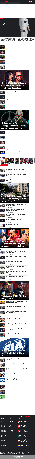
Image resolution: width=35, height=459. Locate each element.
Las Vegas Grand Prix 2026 (23, 446)
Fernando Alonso (3, 439)
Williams (10, 432)
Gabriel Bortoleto (3, 444)
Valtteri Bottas (3, 446)
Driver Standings (4, 165)
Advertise (14, 452)
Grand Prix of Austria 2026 (23, 430)
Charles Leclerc (3, 421)
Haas (10, 426)
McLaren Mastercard (12, 427)
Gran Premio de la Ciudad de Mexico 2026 (25, 444)
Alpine (10, 420)
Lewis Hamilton (3, 420)
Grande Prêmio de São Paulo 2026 (24, 445)
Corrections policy (8, 453)
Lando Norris (3, 422)
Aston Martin (11, 421)
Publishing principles (3, 453)
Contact (11, 452)
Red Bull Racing (11, 431)
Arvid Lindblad (3, 441)
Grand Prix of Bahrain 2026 (23, 440)
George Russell (3, 435)
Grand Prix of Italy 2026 (22, 436)
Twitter (20, 452)
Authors (1, 452)
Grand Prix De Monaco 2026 (23, 427)
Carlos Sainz (3, 432)
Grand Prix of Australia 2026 (23, 420)
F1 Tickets (19, 453)
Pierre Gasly (3, 426)
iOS (28, 452)
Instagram (23, 452)
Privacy (22, 453)
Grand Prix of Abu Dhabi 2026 (23, 449)
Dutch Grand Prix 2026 (22, 435)
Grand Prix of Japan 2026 (23, 422)
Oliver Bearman (3, 436)
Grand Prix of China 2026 (23, 421)
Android (26, 452)
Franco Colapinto (3, 425)
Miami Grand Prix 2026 (22, 425)
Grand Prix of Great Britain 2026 (23, 431)
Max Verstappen (3, 430)
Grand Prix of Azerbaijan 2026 (23, 439)
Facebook (17, 452)
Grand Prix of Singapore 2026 (23, 441)
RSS (9, 452)
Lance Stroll (3, 440)
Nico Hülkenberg (3, 445)
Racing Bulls (11, 430)
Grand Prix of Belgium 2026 (23, 432)
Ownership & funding (15, 453)
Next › (27, 402)
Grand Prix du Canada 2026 (23, 426)
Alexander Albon (3, 431)
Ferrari (10, 425)
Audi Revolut (11, 422)
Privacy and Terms (5, 452)
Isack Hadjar (3, 427)
